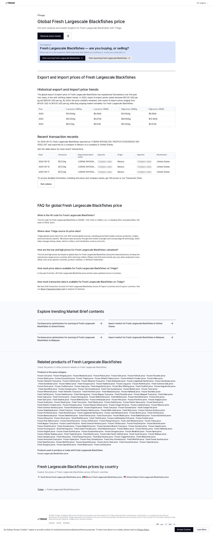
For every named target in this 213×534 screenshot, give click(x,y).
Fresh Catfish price (45, 394)
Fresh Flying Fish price (81, 437)
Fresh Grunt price (104, 415)
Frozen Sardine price (64, 394)
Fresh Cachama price (46, 437)
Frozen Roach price (155, 402)
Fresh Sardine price (61, 400)
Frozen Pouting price (46, 429)
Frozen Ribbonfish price (99, 397)
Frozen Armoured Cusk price (49, 439)
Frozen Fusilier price (144, 418)
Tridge (40, 489)
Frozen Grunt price (62, 418)
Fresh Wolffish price (135, 439)
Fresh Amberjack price (115, 381)
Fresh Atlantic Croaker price (49, 405)
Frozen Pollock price (136, 376)
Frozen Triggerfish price (125, 437)
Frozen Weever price (160, 405)
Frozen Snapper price (158, 400)
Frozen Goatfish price (46, 426)
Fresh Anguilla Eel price (101, 386)
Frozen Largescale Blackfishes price (52, 453)
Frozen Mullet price (131, 389)
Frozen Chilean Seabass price (50, 434)
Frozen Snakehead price (47, 410)
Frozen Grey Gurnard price (91, 439)
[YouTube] (161, 525)
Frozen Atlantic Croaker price (133, 378)
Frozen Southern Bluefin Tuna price (112, 426)
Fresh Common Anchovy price (50, 407)
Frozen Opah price (71, 439)
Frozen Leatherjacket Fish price (120, 418)
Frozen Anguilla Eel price (164, 386)
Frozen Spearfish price (66, 445)
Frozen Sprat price (153, 431)
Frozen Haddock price (105, 384)
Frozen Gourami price (138, 426)
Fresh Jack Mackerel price (132, 421)
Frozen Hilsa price (45, 418)
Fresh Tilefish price (97, 418)
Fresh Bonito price (91, 434)
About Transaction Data (50, 289)
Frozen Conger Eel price (119, 405)
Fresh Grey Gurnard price (115, 439)
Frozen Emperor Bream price (95, 405)
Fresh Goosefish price (128, 442)
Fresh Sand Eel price (46, 442)
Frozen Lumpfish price (140, 405)
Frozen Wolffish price (65, 442)
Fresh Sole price (44, 400)
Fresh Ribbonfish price (146, 437)
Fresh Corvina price (61, 397)
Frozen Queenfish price (86, 442)
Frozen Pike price (119, 400)
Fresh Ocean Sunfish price (157, 439)
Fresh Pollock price (87, 415)
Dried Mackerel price (107, 429)
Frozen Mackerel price (82, 376)
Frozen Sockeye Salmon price (86, 410)
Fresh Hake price (165, 394)
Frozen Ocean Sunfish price (68, 431)
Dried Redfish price (80, 418)
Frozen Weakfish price (134, 431)
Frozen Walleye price (157, 434)
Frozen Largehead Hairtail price (140, 381)
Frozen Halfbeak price (130, 392)
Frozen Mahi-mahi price (111, 410)
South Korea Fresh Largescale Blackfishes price (61, 477)
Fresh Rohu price (130, 410)
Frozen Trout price (149, 389)
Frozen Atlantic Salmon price (107, 378)
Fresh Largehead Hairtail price (90, 413)
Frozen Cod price (44, 376)
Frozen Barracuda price (47, 415)
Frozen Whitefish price (47, 392)
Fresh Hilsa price (64, 437)
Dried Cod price (66, 410)
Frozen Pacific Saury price (134, 402)
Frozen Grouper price (68, 389)
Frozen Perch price (45, 386)
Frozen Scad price (45, 402)
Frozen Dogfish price (93, 407)
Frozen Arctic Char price (107, 442)
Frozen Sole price (118, 376)
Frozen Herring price (79, 397)
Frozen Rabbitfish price (86, 426)
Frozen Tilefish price (117, 423)
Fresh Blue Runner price (103, 437)
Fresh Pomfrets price (91, 392)
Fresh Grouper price (86, 384)
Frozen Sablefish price (68, 415)
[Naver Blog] (170, 525)
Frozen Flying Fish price (109, 421)
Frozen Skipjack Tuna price (145, 394)
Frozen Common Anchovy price (151, 410)
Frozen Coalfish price (64, 386)
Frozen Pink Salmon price (48, 421)
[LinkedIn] (157, 525)
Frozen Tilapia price (84, 378)
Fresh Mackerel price (111, 392)
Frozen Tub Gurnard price (89, 389)
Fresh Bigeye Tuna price (47, 423)
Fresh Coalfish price (144, 386)
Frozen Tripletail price (149, 442)
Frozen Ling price (123, 384)
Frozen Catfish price (71, 381)
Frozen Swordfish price (138, 397)
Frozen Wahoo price (125, 429)
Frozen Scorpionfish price (92, 431)
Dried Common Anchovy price (93, 423)
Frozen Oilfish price (89, 421)
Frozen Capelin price (157, 426)
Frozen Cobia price (153, 421)
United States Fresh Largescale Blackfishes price (148, 477)
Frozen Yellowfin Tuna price (49, 381)
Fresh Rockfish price (67, 413)
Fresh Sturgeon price (46, 445)
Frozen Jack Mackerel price (116, 413)
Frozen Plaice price (102, 376)
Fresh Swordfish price (47, 389)
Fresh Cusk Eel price (138, 434)
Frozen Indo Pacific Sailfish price (114, 434)
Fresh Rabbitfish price (140, 415)
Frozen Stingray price (62, 376)
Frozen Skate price (45, 378)
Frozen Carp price (81, 386)
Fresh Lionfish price (102, 445)
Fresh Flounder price (123, 394)
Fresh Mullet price (119, 397)
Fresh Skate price (95, 402)
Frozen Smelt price (62, 402)
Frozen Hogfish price (46, 431)
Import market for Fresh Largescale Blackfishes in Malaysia (136, 337)
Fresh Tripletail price (73, 434)
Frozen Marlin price (121, 415)
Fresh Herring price (82, 394)
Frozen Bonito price (137, 413)
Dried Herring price (65, 429)
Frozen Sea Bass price (151, 392)
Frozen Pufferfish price (47, 413)
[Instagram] (166, 525)
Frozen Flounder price (156, 376)
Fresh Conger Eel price (147, 407)
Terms (58, 523)
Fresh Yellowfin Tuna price (69, 392)
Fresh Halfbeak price (163, 429)
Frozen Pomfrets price (137, 400)
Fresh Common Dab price (162, 384)
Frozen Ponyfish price (136, 423)
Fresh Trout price (79, 402)
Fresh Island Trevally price (85, 429)
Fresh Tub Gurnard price (111, 389)
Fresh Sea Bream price (48, 384)
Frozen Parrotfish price (70, 421)
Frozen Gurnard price (127, 407)
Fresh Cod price (110, 407)
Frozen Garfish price (113, 402)
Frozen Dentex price (144, 429)
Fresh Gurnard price (65, 426)
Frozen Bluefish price (156, 423)
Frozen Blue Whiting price (123, 386)
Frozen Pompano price (72, 405)
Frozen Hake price (155, 378)
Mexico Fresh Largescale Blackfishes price (104, 477)
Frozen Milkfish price (80, 400)
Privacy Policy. (143, 530)
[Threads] (174, 525)
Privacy (52, 523)
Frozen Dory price (156, 397)
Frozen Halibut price (67, 384)
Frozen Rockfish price (73, 407)
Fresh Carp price (44, 397)
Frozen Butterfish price (161, 415)
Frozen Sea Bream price (165, 381)
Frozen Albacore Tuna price (93, 381)
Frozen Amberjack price (100, 400)
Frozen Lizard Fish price (70, 423)
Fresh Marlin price (85, 445)
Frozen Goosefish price (65, 378)
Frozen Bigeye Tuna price (102, 394)
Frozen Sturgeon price (114, 431)
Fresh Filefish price (156, 413)
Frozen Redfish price (141, 384)
